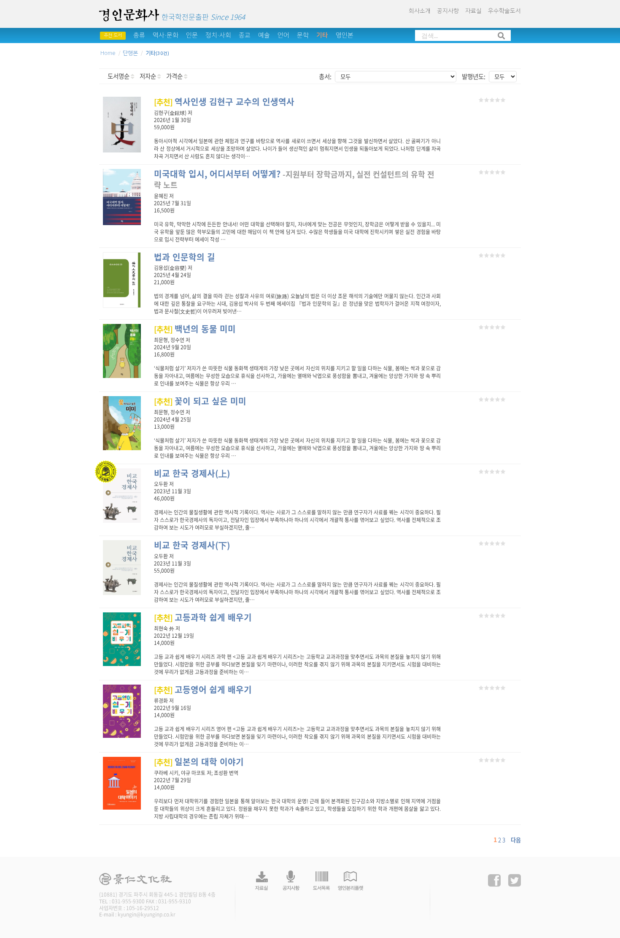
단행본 (130, 53)
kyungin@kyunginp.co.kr (146, 914)
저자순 (148, 76)
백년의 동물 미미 (195, 329)
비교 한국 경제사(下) (192, 545)
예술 (264, 35)
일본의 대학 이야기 (199, 762)
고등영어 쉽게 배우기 (203, 689)
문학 (303, 35)
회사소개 (420, 11)
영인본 (344, 35)
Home (108, 53)
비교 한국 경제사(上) (192, 473)
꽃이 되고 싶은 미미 (200, 401)
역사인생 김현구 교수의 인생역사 (224, 101)
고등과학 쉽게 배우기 (203, 617)
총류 (139, 35)
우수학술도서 (504, 11)
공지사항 (448, 11)
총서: (325, 76)
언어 (283, 35)
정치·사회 (218, 35)
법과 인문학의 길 (184, 257)
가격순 (175, 76)
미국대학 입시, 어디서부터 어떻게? (217, 174)
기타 (322, 35)
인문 (192, 35)
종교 (245, 35)
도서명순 (119, 76)
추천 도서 (113, 35)
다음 (516, 840)
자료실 (473, 11)
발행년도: (473, 76)
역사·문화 (165, 35)
